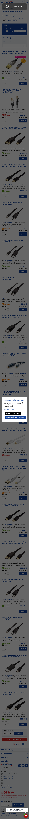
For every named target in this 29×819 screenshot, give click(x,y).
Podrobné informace (9, 409)
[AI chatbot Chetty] (25, 815)
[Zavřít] (26, 809)
